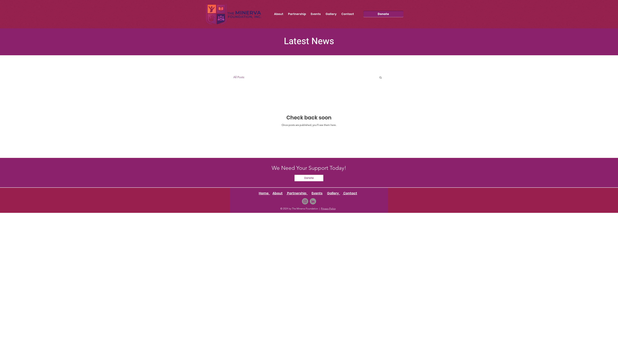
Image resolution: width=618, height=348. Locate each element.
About (277, 193)
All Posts (238, 77)
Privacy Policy (328, 208)
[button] (380, 77)
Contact (350, 193)
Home (264, 193)
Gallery (333, 193)
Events (317, 193)
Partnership (297, 193)
